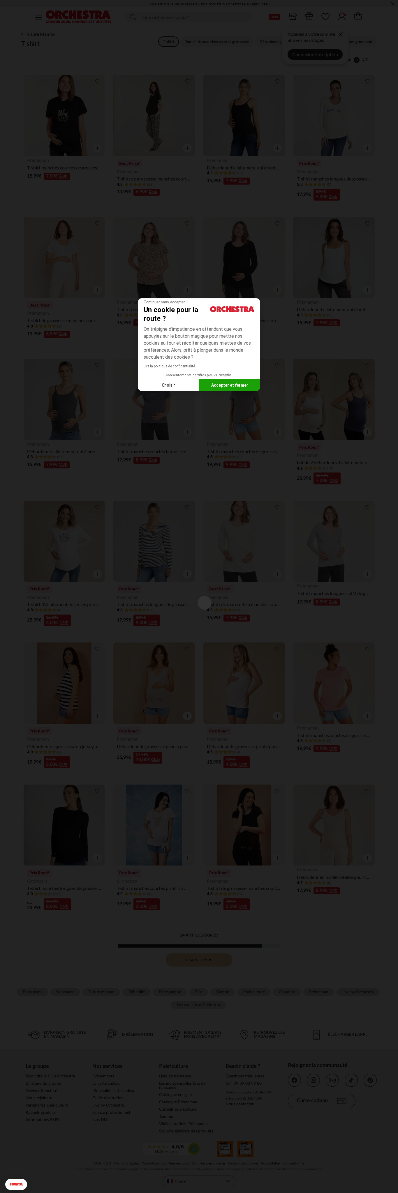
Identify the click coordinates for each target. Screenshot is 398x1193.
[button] (16, 1184)
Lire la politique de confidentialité (169, 366)
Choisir (168, 385)
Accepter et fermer (229, 385)
